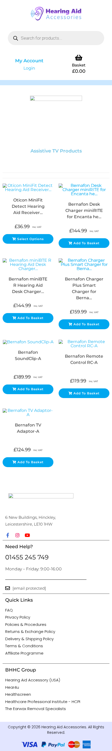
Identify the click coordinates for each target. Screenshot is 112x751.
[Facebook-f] (7, 535)
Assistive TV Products (56, 151)
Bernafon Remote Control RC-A (84, 359)
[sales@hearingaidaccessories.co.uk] (7, 588)
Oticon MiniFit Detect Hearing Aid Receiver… (28, 206)
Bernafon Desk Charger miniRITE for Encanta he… (84, 210)
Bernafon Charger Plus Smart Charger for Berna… (84, 288)
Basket (78, 65)
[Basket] (79, 57)
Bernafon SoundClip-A (28, 355)
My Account (29, 61)
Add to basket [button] (86, 243)
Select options (30, 239)
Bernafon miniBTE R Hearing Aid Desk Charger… (28, 285)
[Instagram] (17, 535)
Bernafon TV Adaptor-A (28, 428)
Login (29, 68)
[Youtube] (27, 535)
